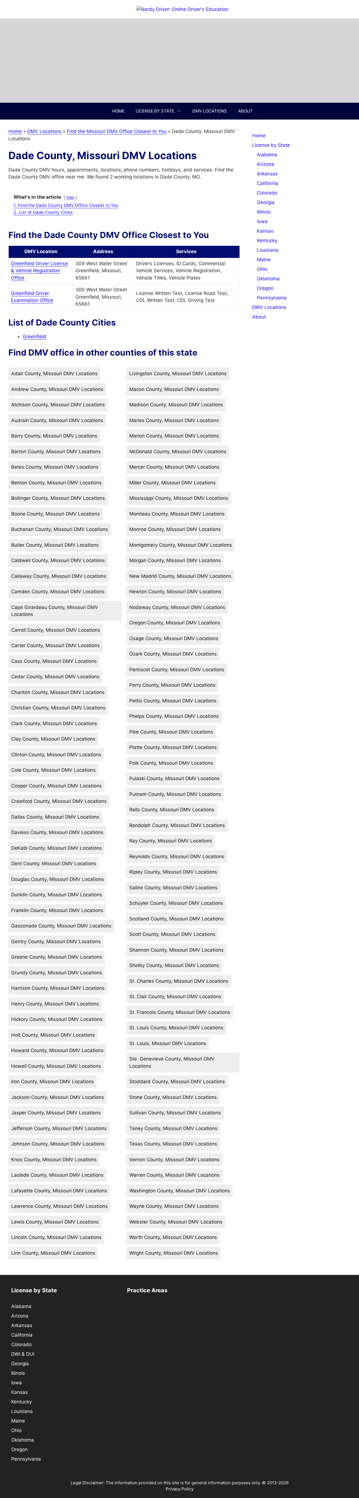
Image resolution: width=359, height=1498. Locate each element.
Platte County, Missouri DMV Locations (173, 747)
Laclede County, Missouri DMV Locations (57, 1175)
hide (70, 197)
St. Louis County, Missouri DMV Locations (176, 1027)
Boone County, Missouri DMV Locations (55, 514)
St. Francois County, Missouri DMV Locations (179, 1012)
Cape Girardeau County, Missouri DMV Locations (54, 610)
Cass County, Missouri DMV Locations (54, 661)
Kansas (265, 231)
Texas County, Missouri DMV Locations (173, 1144)
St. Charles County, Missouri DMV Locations (178, 981)
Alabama (267, 154)
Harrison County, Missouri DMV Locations (58, 988)
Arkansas (267, 174)
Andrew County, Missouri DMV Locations (57, 389)
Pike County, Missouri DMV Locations (171, 732)
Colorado (267, 193)
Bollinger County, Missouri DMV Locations (58, 498)
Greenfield (34, 336)
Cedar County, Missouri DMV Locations (55, 676)
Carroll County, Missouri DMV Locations (55, 630)
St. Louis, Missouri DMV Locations (167, 1043)
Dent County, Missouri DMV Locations (53, 863)
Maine (264, 259)
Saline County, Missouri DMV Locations (173, 887)
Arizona (265, 164)
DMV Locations (209, 111)
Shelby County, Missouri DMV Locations (174, 965)
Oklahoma (268, 278)
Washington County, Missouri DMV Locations (179, 1191)
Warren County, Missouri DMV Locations (174, 1175)
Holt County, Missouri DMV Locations (53, 1035)
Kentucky (267, 240)
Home (118, 111)
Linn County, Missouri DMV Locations (53, 1253)
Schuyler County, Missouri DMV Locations (176, 903)
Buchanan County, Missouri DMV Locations (59, 529)
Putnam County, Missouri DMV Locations (175, 794)
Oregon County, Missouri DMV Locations (174, 623)
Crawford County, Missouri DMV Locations (59, 801)
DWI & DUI (22, 1354)
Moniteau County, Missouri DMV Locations (177, 514)
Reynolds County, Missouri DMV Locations (176, 856)
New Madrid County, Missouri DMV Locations (180, 576)
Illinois (264, 212)
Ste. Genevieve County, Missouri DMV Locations (172, 1062)
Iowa (262, 221)
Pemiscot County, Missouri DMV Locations (176, 669)
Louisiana (268, 250)
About (245, 111)
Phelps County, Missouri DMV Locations (174, 716)
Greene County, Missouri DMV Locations (56, 957)
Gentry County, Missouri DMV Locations (56, 941)
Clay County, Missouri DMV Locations (53, 739)
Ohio (262, 269)
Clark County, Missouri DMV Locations (54, 723)
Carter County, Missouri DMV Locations (55, 645)
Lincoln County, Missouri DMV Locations (56, 1237)
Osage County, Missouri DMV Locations (173, 638)
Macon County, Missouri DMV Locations (174, 389)
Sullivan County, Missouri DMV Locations (175, 1113)
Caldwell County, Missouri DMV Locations (58, 560)
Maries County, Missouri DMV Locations (174, 420)
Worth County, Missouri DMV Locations (173, 1237)
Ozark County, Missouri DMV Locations (173, 654)
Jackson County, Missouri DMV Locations (57, 1097)
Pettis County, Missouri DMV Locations (173, 701)
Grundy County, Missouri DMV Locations (56, 972)
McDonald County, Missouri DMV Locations (177, 451)
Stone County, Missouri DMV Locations (173, 1097)
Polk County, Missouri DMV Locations (171, 763)
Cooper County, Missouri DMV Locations (56, 786)
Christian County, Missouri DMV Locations (58, 708)
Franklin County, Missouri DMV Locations (57, 910)
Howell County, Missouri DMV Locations (56, 1066)
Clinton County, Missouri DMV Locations (56, 754)
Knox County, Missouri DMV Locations (54, 1159)
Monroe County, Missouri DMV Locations (175, 529)
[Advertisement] (179, 60)
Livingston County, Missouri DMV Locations (178, 373)
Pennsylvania (272, 298)
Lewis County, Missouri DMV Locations (55, 1222)
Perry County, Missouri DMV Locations (172, 685)
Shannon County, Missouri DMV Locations (176, 950)
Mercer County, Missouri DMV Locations (174, 467)
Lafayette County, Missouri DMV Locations (59, 1191)
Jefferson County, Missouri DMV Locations (59, 1128)
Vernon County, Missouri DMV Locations (174, 1159)
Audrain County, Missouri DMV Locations (57, 420)
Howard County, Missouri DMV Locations (57, 1050)
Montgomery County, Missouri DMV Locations (180, 545)
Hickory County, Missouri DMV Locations (56, 1019)
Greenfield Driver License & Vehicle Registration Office (39, 271)
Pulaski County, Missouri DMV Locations (174, 778)
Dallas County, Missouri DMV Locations (55, 817)
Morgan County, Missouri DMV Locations (175, 560)
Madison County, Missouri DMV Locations (176, 404)
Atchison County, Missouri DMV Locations (58, 404)
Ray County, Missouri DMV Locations (170, 841)
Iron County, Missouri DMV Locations (52, 1081)
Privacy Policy (180, 1489)
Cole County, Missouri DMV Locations (53, 770)
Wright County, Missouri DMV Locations (173, 1253)
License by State (155, 111)
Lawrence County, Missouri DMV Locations (59, 1206)
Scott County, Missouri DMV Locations (172, 934)
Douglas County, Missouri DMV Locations (57, 879)
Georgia (266, 202)
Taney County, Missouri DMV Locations (173, 1128)
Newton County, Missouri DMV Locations (175, 591)
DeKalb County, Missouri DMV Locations (56, 848)
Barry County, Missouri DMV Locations (54, 436)
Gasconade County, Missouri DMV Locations (61, 926)
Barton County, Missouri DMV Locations (56, 451)
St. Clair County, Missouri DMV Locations (175, 996)
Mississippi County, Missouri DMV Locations (178, 498)
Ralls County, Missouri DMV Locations (171, 809)
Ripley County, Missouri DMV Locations (173, 872)
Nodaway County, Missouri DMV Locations (177, 607)
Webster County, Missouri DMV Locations (175, 1222)
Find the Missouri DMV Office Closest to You (117, 131)
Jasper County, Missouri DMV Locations (56, 1113)
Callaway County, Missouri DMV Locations (58, 576)
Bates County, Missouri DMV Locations (54, 467)
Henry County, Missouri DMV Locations (55, 1004)
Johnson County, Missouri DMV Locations (58, 1144)
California (267, 183)
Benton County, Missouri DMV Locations (56, 482)
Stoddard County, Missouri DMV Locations (177, 1081)
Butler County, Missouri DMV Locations (55, 545)
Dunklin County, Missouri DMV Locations (56, 894)
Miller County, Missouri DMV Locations (172, 482)
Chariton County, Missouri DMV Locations (58, 692)
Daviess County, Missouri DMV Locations (57, 832)
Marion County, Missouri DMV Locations (174, 436)
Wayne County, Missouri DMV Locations (174, 1206)
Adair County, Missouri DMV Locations (54, 373)
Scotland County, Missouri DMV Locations (176, 919)
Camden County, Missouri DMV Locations (58, 591)
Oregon (265, 288)
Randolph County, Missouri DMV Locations (177, 825)
